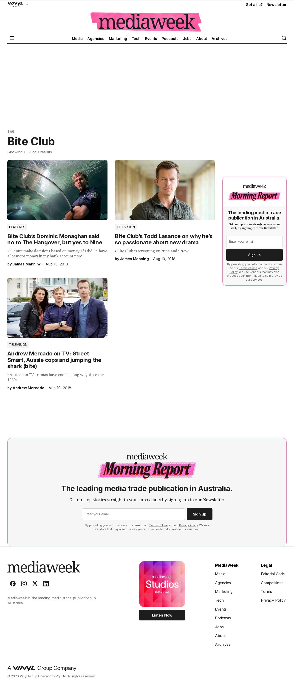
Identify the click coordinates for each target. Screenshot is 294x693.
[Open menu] (12, 38)
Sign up (254, 255)
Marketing (118, 38)
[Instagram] (24, 584)
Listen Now (162, 615)
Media (77, 38)
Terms (266, 591)
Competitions (272, 582)
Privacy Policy (188, 525)
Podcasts (170, 38)
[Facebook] (13, 584)
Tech (136, 38)
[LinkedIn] (46, 584)
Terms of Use (248, 268)
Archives (220, 38)
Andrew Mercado (28, 388)
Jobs (187, 38)
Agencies (95, 38)
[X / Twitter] (35, 584)
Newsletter (276, 5)
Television (126, 227)
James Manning (27, 264)
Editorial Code (273, 574)
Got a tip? (254, 5)
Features (17, 227)
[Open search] (284, 38)
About (201, 38)
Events (151, 38)
